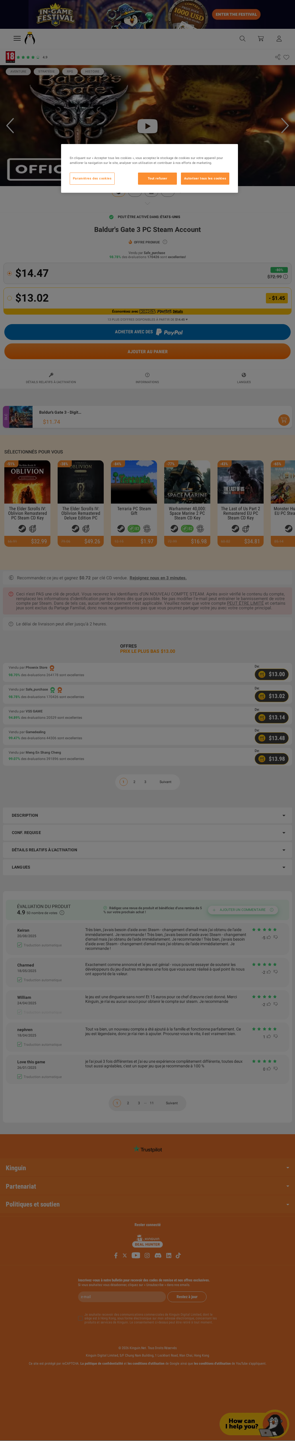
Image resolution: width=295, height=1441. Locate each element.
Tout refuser (157, 178)
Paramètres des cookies (92, 178)
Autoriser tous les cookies (205, 178)
